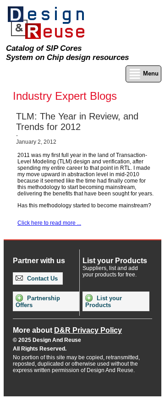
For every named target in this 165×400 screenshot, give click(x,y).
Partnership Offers (38, 301)
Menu (150, 73)
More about (67, 330)
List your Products (103, 301)
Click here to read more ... (49, 223)
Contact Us (41, 278)
